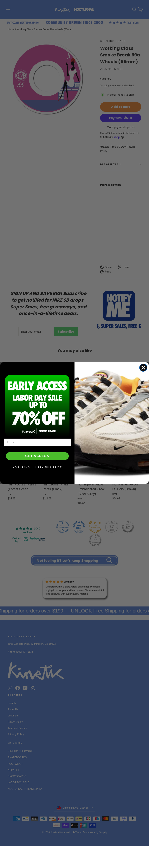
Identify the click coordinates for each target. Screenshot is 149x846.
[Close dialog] (143, 367)
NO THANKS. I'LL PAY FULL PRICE (37, 467)
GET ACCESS (37, 456)
